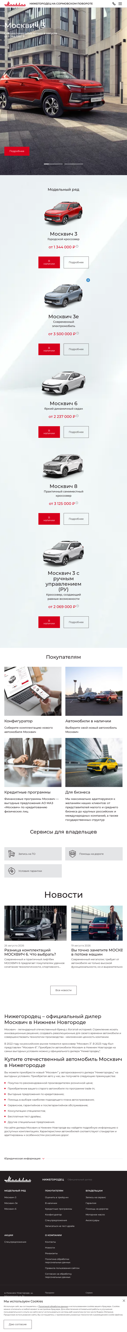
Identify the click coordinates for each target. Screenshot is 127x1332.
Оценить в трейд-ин (56, 1197)
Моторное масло (95, 1214)
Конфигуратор (53, 1214)
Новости (50, 1247)
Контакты (50, 1241)
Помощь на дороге (91, 853)
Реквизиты (51, 1253)
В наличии (49, 262)
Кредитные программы (58, 1208)
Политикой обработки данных (53, 1306)
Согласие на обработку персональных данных (58, 1275)
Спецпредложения (56, 1220)
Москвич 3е (11, 1203)
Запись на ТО (26, 853)
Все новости (63, 990)
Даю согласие (18, 1324)
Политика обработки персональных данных (57, 1261)
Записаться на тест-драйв (59, 1226)
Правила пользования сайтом (62, 1268)
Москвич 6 (10, 1208)
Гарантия (91, 1203)
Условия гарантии (30, 870)
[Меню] (120, 3)
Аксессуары (92, 1220)
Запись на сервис (96, 1197)
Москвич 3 (10, 1197)
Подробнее (16, 151)
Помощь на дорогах (97, 1208)
